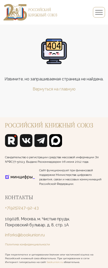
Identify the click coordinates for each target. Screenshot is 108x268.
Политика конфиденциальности (27, 244)
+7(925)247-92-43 (22, 207)
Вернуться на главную (54, 89)
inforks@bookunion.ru (25, 235)
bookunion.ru (55, 262)
